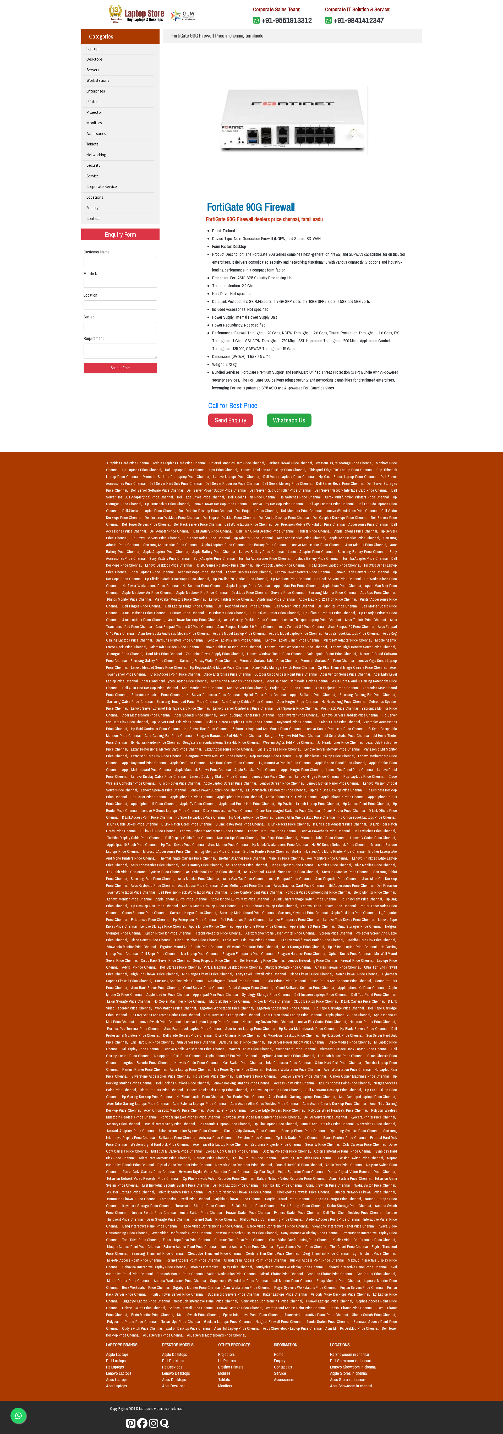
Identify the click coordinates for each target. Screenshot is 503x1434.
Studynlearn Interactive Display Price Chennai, (290, 1267)
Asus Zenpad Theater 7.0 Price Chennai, (247, 626)
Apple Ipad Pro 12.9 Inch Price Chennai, (328, 599)
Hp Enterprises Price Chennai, (195, 919)
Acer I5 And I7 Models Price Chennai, (238, 681)
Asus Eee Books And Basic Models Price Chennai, (174, 633)
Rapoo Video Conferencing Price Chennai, (213, 1226)
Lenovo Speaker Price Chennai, (164, 790)
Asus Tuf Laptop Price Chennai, (237, 1328)
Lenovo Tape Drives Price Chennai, (349, 919)
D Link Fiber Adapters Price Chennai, (340, 824)
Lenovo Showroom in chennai (353, 1367)
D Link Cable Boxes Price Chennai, (133, 824)
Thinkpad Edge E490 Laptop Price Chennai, (341, 470)
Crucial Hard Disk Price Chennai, (300, 1165)
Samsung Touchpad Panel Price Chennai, (188, 701)
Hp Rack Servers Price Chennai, (338, 579)
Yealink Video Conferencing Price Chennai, (364, 1239)
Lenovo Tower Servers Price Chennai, (304, 572)
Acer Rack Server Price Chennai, (156, 987)
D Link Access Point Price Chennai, (147, 817)
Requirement (94, 338)
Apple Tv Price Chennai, (198, 803)
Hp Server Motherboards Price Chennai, (308, 1028)
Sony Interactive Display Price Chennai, (311, 1233)
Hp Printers (227, 1361)
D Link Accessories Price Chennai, (228, 810)
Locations (94, 198)
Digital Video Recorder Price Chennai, (185, 1165)
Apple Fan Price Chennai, (189, 763)
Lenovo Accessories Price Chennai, (317, 544)
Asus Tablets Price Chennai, (366, 619)
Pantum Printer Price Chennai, (145, 1069)
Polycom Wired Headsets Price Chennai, (338, 1110)
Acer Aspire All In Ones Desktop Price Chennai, (266, 1103)
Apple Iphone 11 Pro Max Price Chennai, (241, 899)
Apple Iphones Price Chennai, (356, 531)
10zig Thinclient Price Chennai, (326, 1253)
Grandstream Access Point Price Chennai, (256, 1260)
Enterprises (95, 92)
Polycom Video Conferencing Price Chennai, (319, 892)
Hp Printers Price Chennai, (228, 613)
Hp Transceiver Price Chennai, (168, 504)
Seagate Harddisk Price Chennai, (302, 953)
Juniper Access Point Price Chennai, (248, 1246)
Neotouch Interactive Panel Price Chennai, (206, 1301)
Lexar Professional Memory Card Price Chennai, (167, 749)
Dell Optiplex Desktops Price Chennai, (341, 517)
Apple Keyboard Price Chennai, (145, 763)
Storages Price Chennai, (125, 653)
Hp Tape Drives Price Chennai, (183, 844)
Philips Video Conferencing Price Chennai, (272, 1219)
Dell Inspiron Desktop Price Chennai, (230, 517)
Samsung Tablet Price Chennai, (242, 1042)
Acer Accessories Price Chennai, (302, 538)
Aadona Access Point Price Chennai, (333, 1219)
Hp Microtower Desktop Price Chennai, (291, 1035)
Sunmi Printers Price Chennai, (345, 1137)
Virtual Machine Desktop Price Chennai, (233, 967)
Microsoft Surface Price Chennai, (175, 647)
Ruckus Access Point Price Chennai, (318, 1260)
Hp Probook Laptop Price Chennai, (281, 565)
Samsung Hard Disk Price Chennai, (308, 1158)
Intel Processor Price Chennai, (289, 1062)
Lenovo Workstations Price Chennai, (352, 510)
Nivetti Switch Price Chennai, (199, 1314)
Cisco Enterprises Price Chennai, (228, 674)
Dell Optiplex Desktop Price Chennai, (206, 510)
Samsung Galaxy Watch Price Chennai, (209, 660)
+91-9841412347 (359, 20)
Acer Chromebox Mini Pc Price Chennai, (174, 1110)
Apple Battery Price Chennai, (214, 551)
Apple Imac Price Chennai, (342, 585)
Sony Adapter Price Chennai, (215, 558)
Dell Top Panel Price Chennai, (373, 994)
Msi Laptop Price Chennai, (200, 953)
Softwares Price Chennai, (178, 1137)
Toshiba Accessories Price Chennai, (265, 558)
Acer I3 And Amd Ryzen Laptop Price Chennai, (175, 681)
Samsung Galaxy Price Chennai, (154, 660)
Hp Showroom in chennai (349, 1354)
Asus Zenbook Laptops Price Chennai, (353, 633)
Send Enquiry (230, 420)
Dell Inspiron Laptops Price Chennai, (321, 994)
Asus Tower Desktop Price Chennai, (195, 619)
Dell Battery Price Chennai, (213, 531)
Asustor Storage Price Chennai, (131, 1192)
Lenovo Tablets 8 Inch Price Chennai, (293, 640)
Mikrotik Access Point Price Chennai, (135, 1260)
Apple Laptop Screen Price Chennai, (231, 783)
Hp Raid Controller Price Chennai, (156, 728)
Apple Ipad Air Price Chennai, (168, 994)
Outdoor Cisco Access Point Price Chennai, (286, 674)
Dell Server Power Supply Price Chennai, (217, 490)
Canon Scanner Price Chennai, (145, 912)
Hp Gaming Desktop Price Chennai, (148, 1096)
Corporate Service (101, 187)
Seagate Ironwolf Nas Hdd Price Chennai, (217, 756)
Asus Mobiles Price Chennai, (199, 878)
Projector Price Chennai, (273, 1001)
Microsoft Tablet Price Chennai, (324, 837)
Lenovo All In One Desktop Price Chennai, (306, 817)
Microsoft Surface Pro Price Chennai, (328, 660)
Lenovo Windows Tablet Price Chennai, (276, 653)
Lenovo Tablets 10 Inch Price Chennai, (233, 647)
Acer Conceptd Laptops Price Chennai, (367, 1096)
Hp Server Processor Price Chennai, (214, 694)
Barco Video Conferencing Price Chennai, (278, 1226)
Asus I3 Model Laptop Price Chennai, (240, 633)
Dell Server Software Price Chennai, (158, 490)
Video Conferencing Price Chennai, (257, 892)
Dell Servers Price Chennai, (257, 1076)
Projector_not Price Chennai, (291, 688)
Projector (94, 113)
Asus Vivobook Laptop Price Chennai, (214, 872)
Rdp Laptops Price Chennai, (364, 776)
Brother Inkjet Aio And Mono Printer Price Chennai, (329, 851)
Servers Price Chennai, (288, 592)
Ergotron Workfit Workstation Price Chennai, (312, 940)
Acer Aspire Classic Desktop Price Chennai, (335, 1103)
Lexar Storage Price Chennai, (129, 1001)
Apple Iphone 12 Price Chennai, (348, 1015)
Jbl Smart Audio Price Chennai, (347, 735)
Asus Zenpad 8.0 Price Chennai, (302, 626)
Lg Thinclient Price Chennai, (374, 1253)
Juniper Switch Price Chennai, (155, 1212)
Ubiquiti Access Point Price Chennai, (134, 1246)
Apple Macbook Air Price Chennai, (148, 592)
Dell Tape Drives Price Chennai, (201, 497)
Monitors (94, 123)
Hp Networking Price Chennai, (344, 701)
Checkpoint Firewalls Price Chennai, (305, 1192)
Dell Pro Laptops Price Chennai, (236, 1185)
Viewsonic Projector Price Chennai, (253, 946)
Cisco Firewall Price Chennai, (312, 974)
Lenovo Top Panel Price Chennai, (350, 769)
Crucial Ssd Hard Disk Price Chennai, (328, 1124)
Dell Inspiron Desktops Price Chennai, (172, 517)
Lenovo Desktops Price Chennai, (169, 565)
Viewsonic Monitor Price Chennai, (132, 946)
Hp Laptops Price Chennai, (142, 470)
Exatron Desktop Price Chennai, (189, 1328)
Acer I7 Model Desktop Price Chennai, (210, 906)
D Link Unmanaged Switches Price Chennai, (288, 810)
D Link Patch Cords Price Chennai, (187, 824)
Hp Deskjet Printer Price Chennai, (275, 613)
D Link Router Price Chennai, (345, 810)
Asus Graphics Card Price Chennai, (300, 885)
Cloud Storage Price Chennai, (251, 987)
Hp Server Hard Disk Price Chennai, (178, 722)
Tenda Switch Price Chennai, (329, 1321)
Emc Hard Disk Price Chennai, (153, 1042)
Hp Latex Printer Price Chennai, (373, 1021)
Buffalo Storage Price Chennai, (255, 1205)
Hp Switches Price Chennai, (301, 497)
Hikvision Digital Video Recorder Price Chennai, (215, 1171)
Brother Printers (230, 1367)
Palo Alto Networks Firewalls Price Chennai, (241, 1192)
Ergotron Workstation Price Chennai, (227, 1008)
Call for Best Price (233, 405)
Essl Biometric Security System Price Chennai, (176, 1185)
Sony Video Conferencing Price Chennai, (272, 1301)
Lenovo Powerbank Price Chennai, (326, 831)
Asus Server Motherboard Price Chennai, (216, 1335)
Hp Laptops (115, 1367)
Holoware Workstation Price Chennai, (294, 1069)
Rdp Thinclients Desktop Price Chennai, (326, 756)
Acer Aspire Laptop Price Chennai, (251, 1028)
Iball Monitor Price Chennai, (293, 1280)
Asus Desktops (174, 1379)
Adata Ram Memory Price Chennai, (165, 1158)
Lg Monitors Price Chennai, (221, 851)
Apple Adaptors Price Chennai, (224, 544)
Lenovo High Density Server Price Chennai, (363, 647)
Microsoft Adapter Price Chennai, (348, 640)
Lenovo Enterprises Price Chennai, (295, 919)
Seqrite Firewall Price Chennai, (288, 1199)
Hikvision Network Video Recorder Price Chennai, (144, 1178)
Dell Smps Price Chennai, (280, 837)
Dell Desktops (173, 1361)
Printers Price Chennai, (188, 613)
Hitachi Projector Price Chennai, (219, 933)
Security (93, 166)
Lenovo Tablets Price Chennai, (232, 599)
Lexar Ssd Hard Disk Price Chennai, (157, 756)
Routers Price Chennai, (212, 1158)
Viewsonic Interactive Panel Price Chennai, (344, 1226)
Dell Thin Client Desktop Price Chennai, (266, 531)
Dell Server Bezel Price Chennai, (340, 483)
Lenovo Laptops (119, 1373)
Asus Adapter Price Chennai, (247, 865)
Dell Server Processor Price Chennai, (233, 483)
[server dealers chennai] (131, 1423)
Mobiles (224, 1373)
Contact (93, 219)
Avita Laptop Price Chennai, (191, 1069)
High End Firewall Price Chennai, (155, 974)
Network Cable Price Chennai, (197, 1062)
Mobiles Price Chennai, (335, 865)
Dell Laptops (116, 1361)
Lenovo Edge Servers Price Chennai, (278, 1110)
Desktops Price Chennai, (250, 592)
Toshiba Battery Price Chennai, (317, 558)
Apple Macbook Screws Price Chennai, (203, 769)
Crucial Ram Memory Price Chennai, (170, 1124)
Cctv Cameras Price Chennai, (365, 1144)
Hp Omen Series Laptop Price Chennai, (349, 476)
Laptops (93, 49)
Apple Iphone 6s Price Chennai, (240, 797)
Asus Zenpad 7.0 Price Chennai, (351, 626)
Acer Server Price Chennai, (247, 688)
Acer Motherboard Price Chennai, (147, 715)
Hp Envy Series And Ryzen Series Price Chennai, (165, 1015)
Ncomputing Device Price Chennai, (269, 1021)
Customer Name (97, 252)
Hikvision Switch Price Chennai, (361, 1158)
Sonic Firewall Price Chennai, (358, 974)
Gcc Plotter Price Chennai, (376, 1274)
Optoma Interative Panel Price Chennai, (343, 1151)
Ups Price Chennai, (224, 470)
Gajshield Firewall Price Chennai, (238, 1199)
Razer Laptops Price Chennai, (286, 1294)
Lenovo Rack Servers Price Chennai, (363, 572)
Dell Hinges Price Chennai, (142, 606)
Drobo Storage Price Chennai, (350, 1205)
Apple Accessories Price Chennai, (355, 538)
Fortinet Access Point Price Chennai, (194, 1260)
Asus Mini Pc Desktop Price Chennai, (352, 1328)
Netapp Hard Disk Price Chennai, (178, 1055)
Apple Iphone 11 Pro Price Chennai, (181, 899)
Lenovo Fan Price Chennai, (272, 776)
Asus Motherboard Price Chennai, (246, 885)
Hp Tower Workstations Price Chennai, (152, 585)
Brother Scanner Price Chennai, (243, 858)
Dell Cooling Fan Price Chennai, (253, 497)
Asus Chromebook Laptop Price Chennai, (293, 1328)
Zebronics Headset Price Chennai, (158, 694)
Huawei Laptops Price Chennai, (330, 1301)
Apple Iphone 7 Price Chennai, (343, 797)
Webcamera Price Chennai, (297, 1049)
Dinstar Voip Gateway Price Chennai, (251, 1130)
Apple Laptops (117, 1354)
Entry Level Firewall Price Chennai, (262, 974)
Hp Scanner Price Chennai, (203, 585)
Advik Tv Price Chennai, (140, 967)
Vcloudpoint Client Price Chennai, (332, 653)
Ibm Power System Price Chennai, (239, 1069)
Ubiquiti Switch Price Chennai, (329, 1185)
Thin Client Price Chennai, (350, 1246)
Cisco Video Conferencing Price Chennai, (300, 1239)
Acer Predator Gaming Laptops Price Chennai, (303, 1096)
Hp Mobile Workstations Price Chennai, (280, 844)
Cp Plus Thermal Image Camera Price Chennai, (353, 667)
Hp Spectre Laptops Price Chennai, (201, 817)
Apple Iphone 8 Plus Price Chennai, (262, 926)
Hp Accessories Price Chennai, (208, 538)
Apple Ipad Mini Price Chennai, (216, 994)
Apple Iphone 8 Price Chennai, (211, 926)
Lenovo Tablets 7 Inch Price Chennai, (235, 640)
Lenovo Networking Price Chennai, (313, 960)
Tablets (92, 144)
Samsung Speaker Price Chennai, (180, 981)
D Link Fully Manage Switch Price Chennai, (284, 667)
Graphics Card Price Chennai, (129, 463)
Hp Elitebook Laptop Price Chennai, (335, 565)
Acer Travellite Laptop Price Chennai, (221, 1144)
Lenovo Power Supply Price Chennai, (217, 790)
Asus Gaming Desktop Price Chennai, (252, 619)
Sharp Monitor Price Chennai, (339, 1280)
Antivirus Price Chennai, (217, 1137)
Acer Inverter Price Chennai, (299, 715)
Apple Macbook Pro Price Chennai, (202, 592)
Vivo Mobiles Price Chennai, (375, 865)
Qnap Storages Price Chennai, (360, 926)
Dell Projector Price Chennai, (257, 510)
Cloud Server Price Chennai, (204, 987)
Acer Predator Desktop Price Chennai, (270, 906)
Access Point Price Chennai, (295, 1083)
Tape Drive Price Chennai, (141, 1239)
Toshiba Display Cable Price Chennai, (135, 837)
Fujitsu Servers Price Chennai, (362, 1287)
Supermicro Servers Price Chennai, (234, 1294)
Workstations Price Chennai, (176, 1008)
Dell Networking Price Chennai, (263, 960)
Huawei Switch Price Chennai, (249, 1212)
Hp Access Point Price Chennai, (367, 803)
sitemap (177, 1408)
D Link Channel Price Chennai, (238, 1035)
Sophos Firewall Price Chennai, (192, 1308)
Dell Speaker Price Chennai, (298, 708)
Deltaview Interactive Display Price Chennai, (155, 1267)
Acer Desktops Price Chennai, (201, 572)
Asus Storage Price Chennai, (304, 946)
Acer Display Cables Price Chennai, (248, 701)
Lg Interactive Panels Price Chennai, (286, 763)
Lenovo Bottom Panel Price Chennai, (334, 783)
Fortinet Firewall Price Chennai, (291, 463)
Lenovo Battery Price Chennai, (262, 551)
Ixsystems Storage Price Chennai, (147, 1205)
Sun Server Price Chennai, (197, 1042)
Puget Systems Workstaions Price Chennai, (306, 1287)
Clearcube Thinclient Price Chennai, (216, 1253)
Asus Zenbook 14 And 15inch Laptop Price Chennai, (282, 872)
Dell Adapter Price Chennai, (171, 531)
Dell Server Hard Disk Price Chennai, (177, 483)
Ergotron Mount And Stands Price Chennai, (192, 946)
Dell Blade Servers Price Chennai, (188, 1035)
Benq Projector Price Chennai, (293, 865)
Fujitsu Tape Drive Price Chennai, (187, 1239)
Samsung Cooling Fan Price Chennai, (368, 694)
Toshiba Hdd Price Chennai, (283, 1185)
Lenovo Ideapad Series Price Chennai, (159, 667)
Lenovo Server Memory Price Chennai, (333, 749)
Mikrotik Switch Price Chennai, (182, 1192)
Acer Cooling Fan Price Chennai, (169, 735)
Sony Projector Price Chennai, (215, 960)
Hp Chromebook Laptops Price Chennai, (367, 817)
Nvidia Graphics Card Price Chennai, (180, 463)
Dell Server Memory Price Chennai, (288, 483)
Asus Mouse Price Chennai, (199, 885)
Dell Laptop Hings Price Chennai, (190, 606)
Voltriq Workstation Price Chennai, (232, 1274)
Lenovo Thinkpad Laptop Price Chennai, (312, 619)
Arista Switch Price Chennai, (202, 1212)
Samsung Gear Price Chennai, (153, 878)
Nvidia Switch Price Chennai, (375, 1185)
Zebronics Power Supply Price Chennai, (215, 653)
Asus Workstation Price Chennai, (247, 1287)
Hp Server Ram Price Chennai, (207, 728)
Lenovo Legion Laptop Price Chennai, (212, 1021)
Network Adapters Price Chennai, (131, 1130)
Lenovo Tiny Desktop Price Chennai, (278, 504)
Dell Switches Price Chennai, (375, 831)
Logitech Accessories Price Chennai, (288, 1055)
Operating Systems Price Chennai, (355, 1130)
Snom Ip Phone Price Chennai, (304, 1130)
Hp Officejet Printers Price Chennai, (330, 613)
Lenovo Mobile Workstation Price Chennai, (195, 1049)
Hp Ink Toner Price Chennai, (266, 694)
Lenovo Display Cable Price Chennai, (159, 776)
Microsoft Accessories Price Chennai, (171, 851)
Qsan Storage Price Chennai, (168, 1219)
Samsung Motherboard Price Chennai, (248, 912)
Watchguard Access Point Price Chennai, (296, 1308)
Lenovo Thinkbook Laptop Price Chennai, (218, 1090)
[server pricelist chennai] (153, 1423)
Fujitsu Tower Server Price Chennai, (178, 1294)
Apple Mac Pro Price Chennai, (297, 585)
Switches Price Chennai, (255, 1137)
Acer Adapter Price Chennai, (366, 544)
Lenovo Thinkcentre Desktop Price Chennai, (274, 470)
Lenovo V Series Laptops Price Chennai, (171, 810)
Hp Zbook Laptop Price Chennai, (201, 1096)
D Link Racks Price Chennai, (289, 824)
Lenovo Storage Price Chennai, (163, 926)
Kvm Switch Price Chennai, (243, 1062)
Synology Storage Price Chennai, (267, 994)
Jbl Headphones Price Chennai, (340, 742)
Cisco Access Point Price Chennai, (176, 674)
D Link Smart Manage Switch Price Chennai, (305, 899)
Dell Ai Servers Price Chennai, (326, 1117)
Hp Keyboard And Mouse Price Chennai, (220, 667)
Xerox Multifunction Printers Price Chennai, (358, 497)
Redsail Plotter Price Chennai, (352, 1308)
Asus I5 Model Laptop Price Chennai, (296, 633)
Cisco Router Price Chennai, (180, 783)
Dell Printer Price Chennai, (246, 1096)
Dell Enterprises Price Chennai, (244, 919)
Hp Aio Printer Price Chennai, (286, 981)
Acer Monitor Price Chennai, (203, 688)
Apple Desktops (174, 1354)
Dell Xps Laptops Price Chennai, (332, 504)
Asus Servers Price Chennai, (164, 1335)
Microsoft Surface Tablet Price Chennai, (269, 660)
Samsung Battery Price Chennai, (362, 551)
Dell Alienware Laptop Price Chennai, (149, 510)
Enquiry (92, 208)
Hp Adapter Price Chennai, (254, 538)
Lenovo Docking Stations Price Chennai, (242, 1083)
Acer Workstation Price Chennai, (348, 1069)
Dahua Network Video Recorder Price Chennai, (292, 1178)
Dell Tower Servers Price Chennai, (147, 524)
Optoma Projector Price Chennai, (287, 1151)
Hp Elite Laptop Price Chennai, (276, 1124)
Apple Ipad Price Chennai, (277, 599)
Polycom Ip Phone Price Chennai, (133, 1321)
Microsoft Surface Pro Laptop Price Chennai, (177, 476)
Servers (92, 70)
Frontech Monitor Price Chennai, (181, 1274)
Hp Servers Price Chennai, (213, 1076)
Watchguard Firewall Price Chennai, (234, 981)
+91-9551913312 (287, 20)
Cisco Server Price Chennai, (152, 940)
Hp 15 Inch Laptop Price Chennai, (353, 946)
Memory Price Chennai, (124, 1124)
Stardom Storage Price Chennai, (289, 967)
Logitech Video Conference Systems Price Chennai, (145, 872)
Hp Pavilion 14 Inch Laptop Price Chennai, (309, 803)
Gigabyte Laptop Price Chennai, (147, 1301)
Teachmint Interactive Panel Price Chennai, (317, 1314)
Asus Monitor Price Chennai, (229, 844)
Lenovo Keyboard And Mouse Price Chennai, (213, 831)
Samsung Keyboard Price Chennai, (303, 912)
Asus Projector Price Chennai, (337, 878)
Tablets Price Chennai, (315, 531)
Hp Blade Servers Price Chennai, (364, 1028)
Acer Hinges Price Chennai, (298, 701)
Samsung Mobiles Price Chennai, (346, 872)
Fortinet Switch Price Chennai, (215, 1219)
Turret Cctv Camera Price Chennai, (150, 1171)
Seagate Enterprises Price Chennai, (248, 953)
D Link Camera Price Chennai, (363, 1001)
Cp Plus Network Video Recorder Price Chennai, (219, 1178)
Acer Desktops (173, 1386)
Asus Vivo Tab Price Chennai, (245, 878)
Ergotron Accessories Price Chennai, (285, 1008)
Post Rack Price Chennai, (340, 708)
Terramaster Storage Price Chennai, (202, 1205)
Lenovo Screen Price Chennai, (282, 783)
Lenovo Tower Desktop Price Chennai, (221, 504)
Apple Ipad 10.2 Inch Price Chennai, (133, 844)
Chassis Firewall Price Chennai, (338, 967)
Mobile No (92, 273)
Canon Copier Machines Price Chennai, (360, 1076)
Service (92, 176)
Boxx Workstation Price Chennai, (146, 1287)
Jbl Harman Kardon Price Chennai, (155, 742)
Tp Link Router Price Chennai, (255, 1158)
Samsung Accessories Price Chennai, (171, 544)
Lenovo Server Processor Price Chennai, (335, 728)
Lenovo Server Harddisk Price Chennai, (351, 715)
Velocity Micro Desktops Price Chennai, (341, 1294)
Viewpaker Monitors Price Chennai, (181, 599)
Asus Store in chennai (347, 1379)
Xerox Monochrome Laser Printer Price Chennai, (281, 933)
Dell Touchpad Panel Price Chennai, (245, 606)
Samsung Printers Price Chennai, (181, 640)
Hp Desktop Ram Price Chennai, (155, 906)
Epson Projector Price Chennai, (169, 933)
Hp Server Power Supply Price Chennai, (297, 1042)
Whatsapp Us (289, 420)
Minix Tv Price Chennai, (287, 858)
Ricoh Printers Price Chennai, (162, 1090)
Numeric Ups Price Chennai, (238, 837)
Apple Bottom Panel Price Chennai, (341, 763)
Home (278, 1354)
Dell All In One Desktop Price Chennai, (151, 688)
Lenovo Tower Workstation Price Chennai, (297, 647)
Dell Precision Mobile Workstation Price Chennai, (310, 524)
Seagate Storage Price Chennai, (338, 1199)
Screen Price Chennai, (336, 933)
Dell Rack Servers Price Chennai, (198, 524)
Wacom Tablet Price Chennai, (251, 1049)
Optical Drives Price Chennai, (350, 953)
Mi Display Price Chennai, (141, 1049)
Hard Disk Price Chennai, (165, 653)
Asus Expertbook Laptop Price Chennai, (193, 1028)
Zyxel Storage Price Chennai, (302, 1205)
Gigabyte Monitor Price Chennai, (197, 1287)
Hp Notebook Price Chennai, (343, 1035)
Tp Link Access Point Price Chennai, (344, 1083)
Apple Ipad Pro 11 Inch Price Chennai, (247, 803)
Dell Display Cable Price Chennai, (190, 837)
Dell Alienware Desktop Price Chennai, (334, 1090)
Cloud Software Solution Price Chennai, (306, 987)
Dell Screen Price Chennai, (295, 606)
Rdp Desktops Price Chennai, (272, 756)
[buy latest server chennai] (164, 1423)
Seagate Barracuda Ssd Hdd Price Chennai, (229, 735)
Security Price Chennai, (323, 1144)
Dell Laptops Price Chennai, (186, 470)
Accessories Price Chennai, (368, 524)
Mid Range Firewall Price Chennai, (208, 974)
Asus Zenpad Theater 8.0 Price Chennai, (185, 626)
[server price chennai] (142, 1423)
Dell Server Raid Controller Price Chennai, (281, 490)
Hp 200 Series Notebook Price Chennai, (225, 565)
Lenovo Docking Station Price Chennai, (220, 776)
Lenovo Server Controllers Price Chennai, (244, 708)
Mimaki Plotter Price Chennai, (282, 1274)
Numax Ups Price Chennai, (181, 1321)
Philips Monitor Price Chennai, (130, 599)
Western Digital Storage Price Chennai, (345, 463)
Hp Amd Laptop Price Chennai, (251, 817)
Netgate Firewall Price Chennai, (280, 1321)
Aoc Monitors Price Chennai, (328, 858)
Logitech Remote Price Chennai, (147, 1062)
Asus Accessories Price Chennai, (155, 865)
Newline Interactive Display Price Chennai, (247, 1233)
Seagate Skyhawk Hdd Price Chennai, (293, 735)
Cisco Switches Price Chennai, (198, 940)
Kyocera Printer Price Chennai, (373, 1117)
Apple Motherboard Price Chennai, (147, 769)
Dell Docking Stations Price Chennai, (183, 1083)
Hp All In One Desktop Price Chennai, (337, 790)
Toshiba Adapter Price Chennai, (366, 558)
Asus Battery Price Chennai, (203, 865)
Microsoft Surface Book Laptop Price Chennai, (354, 1049)
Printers (92, 102)
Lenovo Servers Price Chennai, (250, 572)
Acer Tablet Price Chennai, (228, 1110)
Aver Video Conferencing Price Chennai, (183, 1233)
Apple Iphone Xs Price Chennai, (362, 987)
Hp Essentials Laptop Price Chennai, (225, 1124)
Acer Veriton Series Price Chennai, (345, 674)
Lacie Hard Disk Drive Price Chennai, (250, 940)
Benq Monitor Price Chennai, (375, 892)
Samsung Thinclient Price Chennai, (159, 1253)
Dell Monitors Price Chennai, (302, 510)
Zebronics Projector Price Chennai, (277, 1144)
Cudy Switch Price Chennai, (142, 1328)
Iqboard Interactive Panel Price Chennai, (358, 1267)
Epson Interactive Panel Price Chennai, (252, 1314)
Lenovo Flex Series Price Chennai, (322, 1021)
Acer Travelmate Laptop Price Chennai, (232, 1015)
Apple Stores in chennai (349, 1373)
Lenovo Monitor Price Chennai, (130, 899)
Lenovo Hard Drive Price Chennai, (273, 831)
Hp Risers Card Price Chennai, (339, 722)
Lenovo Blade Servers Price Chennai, (329, 906)
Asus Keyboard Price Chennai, (153, 885)
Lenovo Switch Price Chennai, (160, 1021)
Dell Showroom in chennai (350, 1361)
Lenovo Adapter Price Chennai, (311, 551)
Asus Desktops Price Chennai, (145, 613)
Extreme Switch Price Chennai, (297, 1212)
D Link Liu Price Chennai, (159, 831)
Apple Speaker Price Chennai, (256, 769)
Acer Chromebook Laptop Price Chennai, (294, 1015)
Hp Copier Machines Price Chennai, (180, 1001)
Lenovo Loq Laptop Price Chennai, (277, 1090)
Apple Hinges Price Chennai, (302, 769)
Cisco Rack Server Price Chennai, (166, 960)
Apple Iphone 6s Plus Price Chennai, (292, 797)
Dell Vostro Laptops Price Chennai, (290, 476)
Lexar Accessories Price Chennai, (230, 749)
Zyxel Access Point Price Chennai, (302, 1246)
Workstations (97, 81)
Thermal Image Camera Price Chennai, (188, 858)
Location (90, 295)
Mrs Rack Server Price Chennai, (233, 763)
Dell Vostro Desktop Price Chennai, (284, 517)
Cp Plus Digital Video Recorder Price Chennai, (290, 1171)
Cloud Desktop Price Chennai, (316, 1001)
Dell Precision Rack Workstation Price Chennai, (193, 892)
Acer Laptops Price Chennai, (154, 572)
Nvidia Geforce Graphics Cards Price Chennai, (240, 722)
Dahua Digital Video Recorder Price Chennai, (362, 1171)
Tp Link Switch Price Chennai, (298, 1137)
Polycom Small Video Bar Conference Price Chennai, (262, 1117)
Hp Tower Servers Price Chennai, (157, 538)
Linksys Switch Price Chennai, (144, 1308)
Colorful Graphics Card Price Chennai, (237, 463)
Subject (90, 317)
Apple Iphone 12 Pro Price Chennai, (232, 1055)
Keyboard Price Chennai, (295, 722)
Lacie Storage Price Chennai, (280, 749)
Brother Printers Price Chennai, (266, 851)
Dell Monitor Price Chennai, (338, 606)
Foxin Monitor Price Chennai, (153, 1314)
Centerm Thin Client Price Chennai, (273, 1253)
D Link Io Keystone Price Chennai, (241, 824)
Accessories (96, 134)
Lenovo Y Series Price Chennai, (373, 837)
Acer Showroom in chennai (351, 1386)
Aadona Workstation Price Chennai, (181, 1280)
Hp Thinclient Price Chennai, (362, 899)
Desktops (94, 60)
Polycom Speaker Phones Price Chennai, (191, 1117)
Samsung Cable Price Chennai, (131, 701)
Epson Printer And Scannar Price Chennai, (341, 981)
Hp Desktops (172, 1367)
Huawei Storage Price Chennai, (240, 1308)
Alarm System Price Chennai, (351, 1178)
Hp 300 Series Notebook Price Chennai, (340, 844)
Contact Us (283, 1367)
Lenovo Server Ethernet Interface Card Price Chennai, (171, 708)
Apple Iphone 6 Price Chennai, (192, 797)
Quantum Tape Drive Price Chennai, (240, 1239)
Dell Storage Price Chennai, (181, 967)
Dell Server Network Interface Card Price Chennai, (352, 490)
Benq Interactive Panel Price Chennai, (150, 1226)
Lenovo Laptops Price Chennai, (237, 476)
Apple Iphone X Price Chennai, (312, 926)
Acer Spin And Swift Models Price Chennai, (298, 681)
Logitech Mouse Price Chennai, (341, 1055)
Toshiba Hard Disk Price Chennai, (371, 940)
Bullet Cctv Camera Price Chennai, (177, 1151)
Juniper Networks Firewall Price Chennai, (365, 1192)
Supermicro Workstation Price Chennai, (240, 1280)
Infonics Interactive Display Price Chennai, (222, 1267)
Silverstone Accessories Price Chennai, (161, 1076)
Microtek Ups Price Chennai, (230, 1001)
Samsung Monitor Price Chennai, (333, 592)
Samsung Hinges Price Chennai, (194, 912)
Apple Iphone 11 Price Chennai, (154, 803)
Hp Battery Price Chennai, (268, 544)
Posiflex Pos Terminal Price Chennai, (134, 1028)
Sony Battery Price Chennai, (170, 558)
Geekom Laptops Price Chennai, (228, 1321)
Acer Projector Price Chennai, (337, 688)
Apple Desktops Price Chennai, (354, 912)
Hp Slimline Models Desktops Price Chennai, (178, 579)
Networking (96, 155)
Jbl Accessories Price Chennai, (352, 885)
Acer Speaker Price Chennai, (196, 715)
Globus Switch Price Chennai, (374, 1314)
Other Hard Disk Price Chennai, (339, 1062)
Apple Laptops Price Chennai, (249, 585)
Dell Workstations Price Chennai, (249, 524)
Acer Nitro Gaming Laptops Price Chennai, (139, 1103)
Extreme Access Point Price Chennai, (190, 1246)
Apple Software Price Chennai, (313, 694)
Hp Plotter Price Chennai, (149, 797)
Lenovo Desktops (176, 1373)
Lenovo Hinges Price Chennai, (318, 776)
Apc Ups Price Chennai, (378, 592)
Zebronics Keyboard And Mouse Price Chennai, (267, 728)
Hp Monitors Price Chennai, (291, 579)
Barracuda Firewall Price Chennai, (132, 1199)
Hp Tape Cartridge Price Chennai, (340, 1008)
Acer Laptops (116, 1386)
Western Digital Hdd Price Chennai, (289, 742)
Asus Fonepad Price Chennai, (291, 878)
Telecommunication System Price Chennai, (190, 1130)
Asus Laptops (117, 1379)
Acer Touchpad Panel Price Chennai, (248, 715)
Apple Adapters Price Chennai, (166, 551)
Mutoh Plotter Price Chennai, (129, 1280)
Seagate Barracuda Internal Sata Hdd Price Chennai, (222, 742)
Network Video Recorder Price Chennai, (244, 1165)
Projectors (226, 1354)
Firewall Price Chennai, (358, 960)
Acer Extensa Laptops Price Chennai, (200, 1103)
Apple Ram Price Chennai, (345, 1165)
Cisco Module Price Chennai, (350, 1042)
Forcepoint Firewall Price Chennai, (186, 1199)
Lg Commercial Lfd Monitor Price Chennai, (277, 790)
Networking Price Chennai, (376, 1124)
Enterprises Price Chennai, (151, 919)
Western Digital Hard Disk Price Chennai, (161, 1144)
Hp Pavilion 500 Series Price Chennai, (241, 579)
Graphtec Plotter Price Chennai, (330, 1274)
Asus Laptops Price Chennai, (144, 619)
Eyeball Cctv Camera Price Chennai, (233, 1151)
